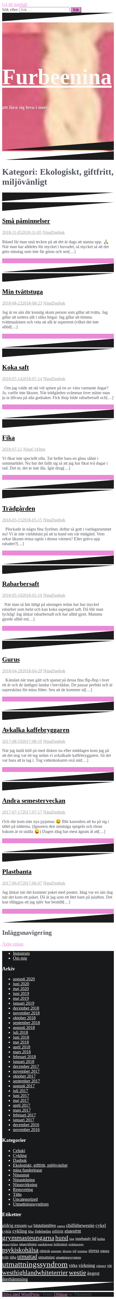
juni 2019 (21, 993)
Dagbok (58, 232)
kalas (101, 1239)
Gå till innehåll (14, 4)
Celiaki (19, 1150)
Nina (47, 232)
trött (5, 1257)
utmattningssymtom (68, 1257)
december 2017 (26, 1066)
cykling (19, 1231)
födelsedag (43, 1231)
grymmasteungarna (28, 1237)
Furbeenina (57, 77)
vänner (101, 1266)
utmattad (27, 1257)
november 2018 (26, 1013)
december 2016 (26, 1124)
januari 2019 (23, 1003)
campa (61, 1225)
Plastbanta (17, 871)
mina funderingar (27, 1170)
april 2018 (21, 1047)
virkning (87, 1265)
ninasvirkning (28, 1244)
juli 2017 (20, 1090)
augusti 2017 (24, 1086)
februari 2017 (24, 1115)
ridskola (45, 1251)
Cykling (38, 449)
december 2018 (26, 1008)
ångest (93, 1273)
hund (61, 1237)
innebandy (83, 1239)
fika (31, 1231)
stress (93, 1250)
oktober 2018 (24, 1017)
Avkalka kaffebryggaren (35, 729)
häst (71, 1238)
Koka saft (15, 367)
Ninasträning (24, 1179)
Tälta (17, 1194)
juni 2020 (21, 983)
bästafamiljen (44, 1225)
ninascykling (10, 1244)
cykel (100, 1225)
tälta (13, 1257)
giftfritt (57, 1231)
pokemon (60, 1244)
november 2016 (26, 1129)
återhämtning (15, 1279)
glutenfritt (72, 1231)
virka (73, 1265)
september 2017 (26, 1081)
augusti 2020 (24, 979)
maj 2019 (21, 998)
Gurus (11, 659)
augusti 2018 (24, 1027)
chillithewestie (80, 1225)
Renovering (23, 1189)
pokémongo (76, 1244)
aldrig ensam (14, 1225)
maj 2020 (21, 988)
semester (56, 1251)
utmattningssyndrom (35, 1264)
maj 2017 (21, 1100)
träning (104, 1251)
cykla (6, 1231)
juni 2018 (21, 1037)
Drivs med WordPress (20, 1294)
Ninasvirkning (25, 1184)
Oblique (61, 1294)
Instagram (21, 953)
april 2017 (21, 1105)
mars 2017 (22, 1110)
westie (77, 1272)
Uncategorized (25, 1199)
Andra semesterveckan (33, 800)
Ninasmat (21, 1175)
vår (109, 1266)
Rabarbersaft (20, 583)
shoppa (67, 1251)
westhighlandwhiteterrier (35, 1272)
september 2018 (26, 1022)
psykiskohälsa (20, 1249)
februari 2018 (24, 1056)
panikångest (45, 1244)
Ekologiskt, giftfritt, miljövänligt (40, 1165)
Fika (8, 437)
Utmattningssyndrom (31, 1204)
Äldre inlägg (12, 944)
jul (94, 1238)
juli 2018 (20, 1032)
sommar (82, 1251)
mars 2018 (22, 1052)
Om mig (20, 958)
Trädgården (18, 508)
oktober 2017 (24, 1076)
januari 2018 (23, 1061)
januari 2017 (23, 1120)
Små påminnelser (26, 220)
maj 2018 (21, 1042)
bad (30, 1225)
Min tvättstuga (22, 291)
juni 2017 (21, 1095)
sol (74, 1251)
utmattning (46, 1257)
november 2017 (26, 1071)
